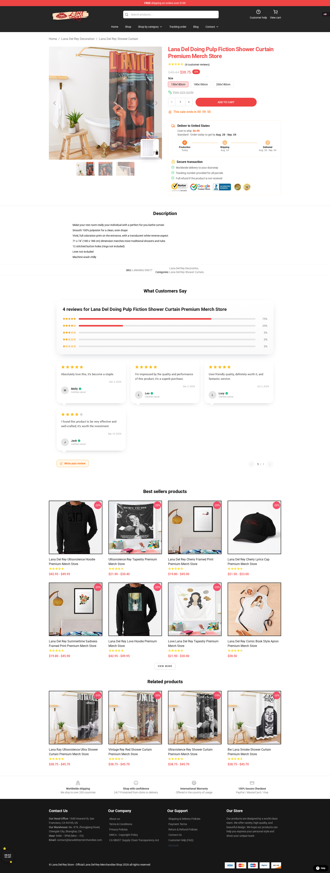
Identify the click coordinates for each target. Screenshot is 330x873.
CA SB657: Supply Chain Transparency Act (134, 840)
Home (53, 39)
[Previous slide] (55, 103)
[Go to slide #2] (105, 169)
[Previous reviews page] (251, 464)
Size (170, 78)
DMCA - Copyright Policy (123, 834)
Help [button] (323, 868)
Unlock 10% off (7, 856)
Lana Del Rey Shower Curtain (118, 39)
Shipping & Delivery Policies (184, 818)
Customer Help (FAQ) (180, 840)
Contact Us (175, 834)
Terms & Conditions (120, 824)
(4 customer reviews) (197, 64)
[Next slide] (156, 103)
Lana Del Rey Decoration (78, 39)
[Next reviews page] (270, 464)
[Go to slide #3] (125, 169)
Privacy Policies (118, 829)
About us (114, 818)
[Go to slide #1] (85, 169)
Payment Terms (177, 824)
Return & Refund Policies (182, 829)
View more (165, 666)
